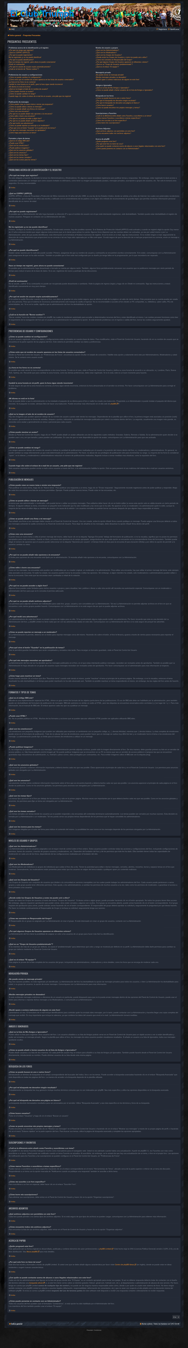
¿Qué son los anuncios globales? (21, 150)
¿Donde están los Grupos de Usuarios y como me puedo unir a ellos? (121, 57)
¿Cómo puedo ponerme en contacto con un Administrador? (117, 149)
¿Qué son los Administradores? (107, 50)
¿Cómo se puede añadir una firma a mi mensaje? (27, 109)
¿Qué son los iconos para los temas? (22, 160)
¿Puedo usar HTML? (16, 143)
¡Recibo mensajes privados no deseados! (111, 77)
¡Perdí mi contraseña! (17, 64)
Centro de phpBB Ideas (124, 1265)
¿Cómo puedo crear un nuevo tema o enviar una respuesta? (31, 104)
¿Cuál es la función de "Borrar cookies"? (24, 69)
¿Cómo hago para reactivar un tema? (22, 133)
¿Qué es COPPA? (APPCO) (19, 53)
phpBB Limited (105, 1249)
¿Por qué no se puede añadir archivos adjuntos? (27, 121)
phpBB (113, 404)
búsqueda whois (35, 1283)
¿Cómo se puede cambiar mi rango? (22, 94)
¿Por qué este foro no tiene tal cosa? (109, 144)
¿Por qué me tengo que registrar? (21, 50)
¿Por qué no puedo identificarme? (21, 60)
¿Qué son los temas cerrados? (20, 157)
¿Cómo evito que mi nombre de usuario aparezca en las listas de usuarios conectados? (41, 80)
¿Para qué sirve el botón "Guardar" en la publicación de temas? (32, 128)
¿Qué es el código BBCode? (19, 141)
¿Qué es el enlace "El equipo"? (107, 67)
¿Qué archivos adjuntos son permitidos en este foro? (115, 131)
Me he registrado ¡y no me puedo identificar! (25, 57)
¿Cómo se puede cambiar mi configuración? (25, 77)
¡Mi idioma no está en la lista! (20, 87)
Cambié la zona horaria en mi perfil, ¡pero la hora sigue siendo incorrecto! (36, 84)
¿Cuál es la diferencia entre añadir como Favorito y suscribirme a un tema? (123, 116)
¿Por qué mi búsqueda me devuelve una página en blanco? (118, 103)
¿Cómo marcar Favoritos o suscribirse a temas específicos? (118, 118)
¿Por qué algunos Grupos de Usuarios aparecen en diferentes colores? (122, 62)
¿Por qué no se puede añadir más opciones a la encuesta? (30, 114)
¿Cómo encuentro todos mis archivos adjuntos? (113, 133)
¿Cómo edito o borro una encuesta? (22, 116)
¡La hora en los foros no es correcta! (22, 82)
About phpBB (31, 1252)
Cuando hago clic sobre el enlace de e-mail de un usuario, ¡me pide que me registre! (40, 96)
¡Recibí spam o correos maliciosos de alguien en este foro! (117, 80)
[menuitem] (11, 29)
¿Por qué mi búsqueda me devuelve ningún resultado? (116, 101)
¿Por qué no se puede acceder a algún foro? (25, 118)
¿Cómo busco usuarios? (105, 105)
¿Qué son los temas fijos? (18, 155)
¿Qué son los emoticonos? (19, 145)
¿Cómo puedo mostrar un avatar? (21, 91)
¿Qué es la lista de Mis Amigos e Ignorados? (112, 88)
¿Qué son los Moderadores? (106, 53)
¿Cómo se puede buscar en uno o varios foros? (113, 98)
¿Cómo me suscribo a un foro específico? (111, 120)
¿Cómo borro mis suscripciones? (108, 123)
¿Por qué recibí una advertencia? (21, 123)
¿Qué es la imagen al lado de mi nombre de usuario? (28, 89)
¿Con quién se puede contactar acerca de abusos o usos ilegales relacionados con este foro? (130, 146)
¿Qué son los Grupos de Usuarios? (109, 55)
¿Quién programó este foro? (106, 141)
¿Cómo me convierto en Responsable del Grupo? (114, 60)
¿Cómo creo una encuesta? (19, 111)
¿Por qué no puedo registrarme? (20, 55)
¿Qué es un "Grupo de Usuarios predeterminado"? (114, 64)
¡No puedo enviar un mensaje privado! (110, 75)
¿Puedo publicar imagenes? (19, 148)
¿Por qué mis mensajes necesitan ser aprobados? (27, 130)
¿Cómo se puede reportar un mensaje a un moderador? (29, 125)
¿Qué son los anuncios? (18, 153)
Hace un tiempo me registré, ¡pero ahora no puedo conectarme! (32, 62)
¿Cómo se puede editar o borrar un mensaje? (25, 107)
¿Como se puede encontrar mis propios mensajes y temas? (118, 108)
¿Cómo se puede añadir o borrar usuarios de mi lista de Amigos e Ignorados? (124, 90)
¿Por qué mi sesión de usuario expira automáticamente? (30, 67)
